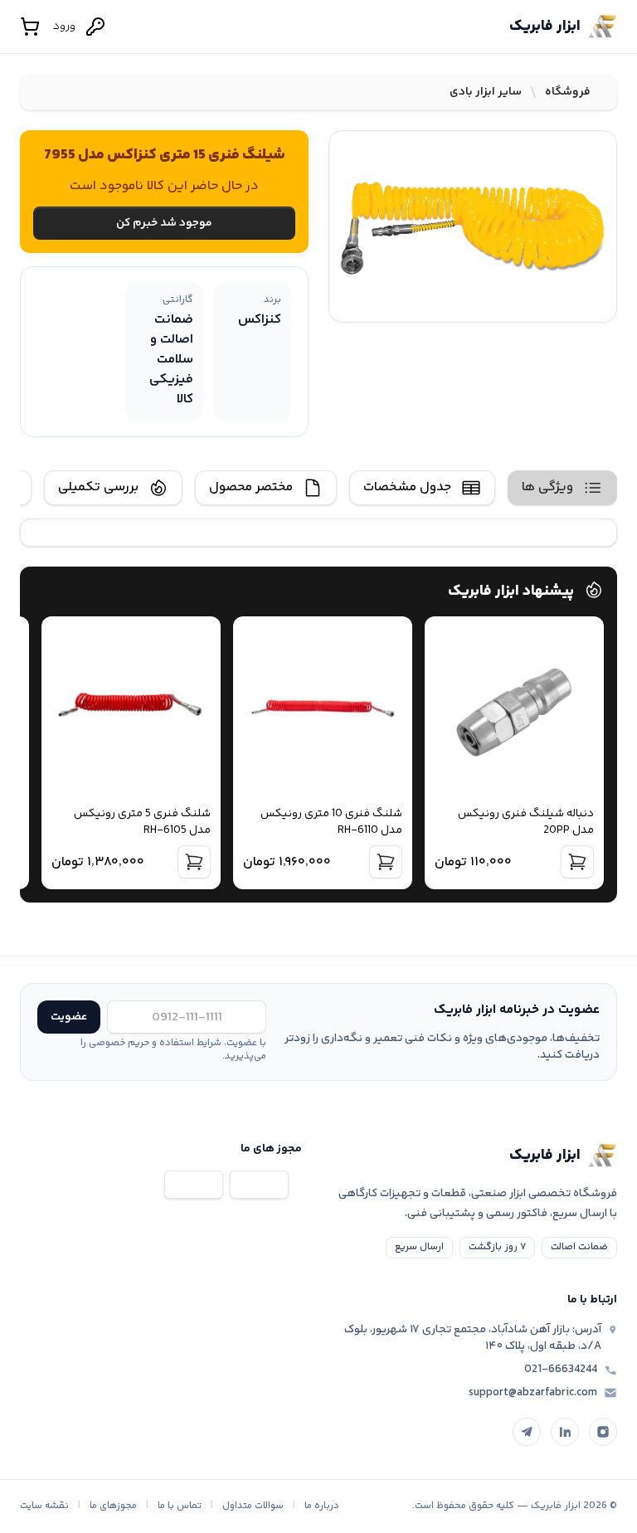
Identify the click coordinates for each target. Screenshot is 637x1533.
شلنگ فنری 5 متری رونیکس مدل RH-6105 (142, 822)
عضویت (69, 1017)
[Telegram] (527, 1432)
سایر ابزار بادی (486, 92)
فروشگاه (568, 92)
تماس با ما (180, 1506)
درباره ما (321, 1506)
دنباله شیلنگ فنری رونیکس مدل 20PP (526, 822)
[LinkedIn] (565, 1432)
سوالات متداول (253, 1506)
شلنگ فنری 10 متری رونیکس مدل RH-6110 (331, 822)
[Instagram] (603, 1432)
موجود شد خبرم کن (164, 223)
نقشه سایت (44, 1506)
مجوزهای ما (113, 1506)
